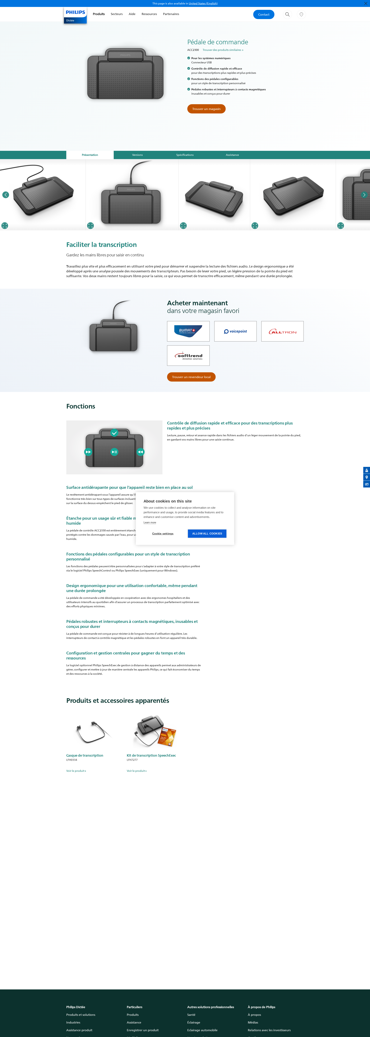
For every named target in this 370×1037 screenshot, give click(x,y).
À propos (254, 1014)
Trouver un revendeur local (191, 377)
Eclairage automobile (202, 1030)
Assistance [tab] (232, 154)
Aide (132, 14)
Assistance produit (79, 1030)
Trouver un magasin (206, 109)
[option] (43, 194)
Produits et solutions (80, 1014)
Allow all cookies (207, 533)
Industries (73, 1022)
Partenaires (171, 14)
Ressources (149, 14)
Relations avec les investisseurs (269, 1030)
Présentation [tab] (90, 154)
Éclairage (193, 1022)
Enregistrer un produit (143, 1030)
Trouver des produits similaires (222, 49)
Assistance (134, 1022)
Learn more (150, 522)
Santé (191, 1014)
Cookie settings (163, 533)
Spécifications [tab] (185, 154)
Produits (99, 14)
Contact (263, 14)
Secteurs (117, 14)
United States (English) (203, 3)
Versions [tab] (137, 154)
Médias (253, 1022)
